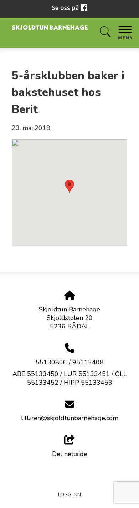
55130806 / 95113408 (70, 362)
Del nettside (69, 454)
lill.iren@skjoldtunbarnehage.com (69, 418)
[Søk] (105, 32)
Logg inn (69, 494)
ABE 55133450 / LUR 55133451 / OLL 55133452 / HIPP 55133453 (69, 378)
